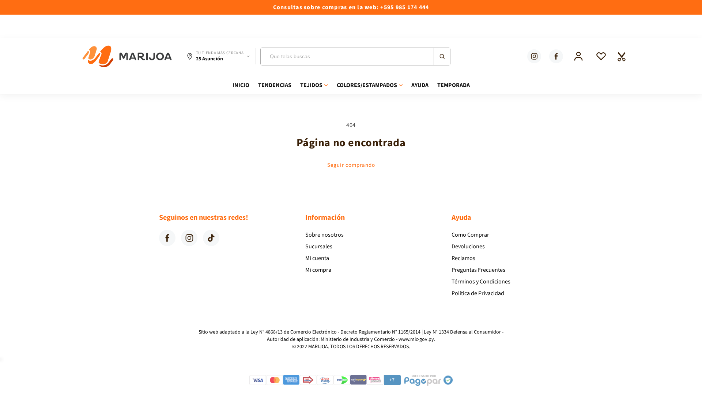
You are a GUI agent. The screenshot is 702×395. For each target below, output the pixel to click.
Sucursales (318, 246)
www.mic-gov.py (416, 339)
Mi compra (318, 270)
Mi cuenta (317, 258)
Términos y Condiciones (481, 282)
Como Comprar (470, 235)
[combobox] (355, 56)
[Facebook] (556, 56)
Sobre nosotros (324, 235)
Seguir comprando (351, 165)
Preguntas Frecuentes (478, 270)
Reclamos (463, 258)
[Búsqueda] (442, 56)
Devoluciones (468, 246)
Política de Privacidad (478, 293)
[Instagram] (534, 56)
